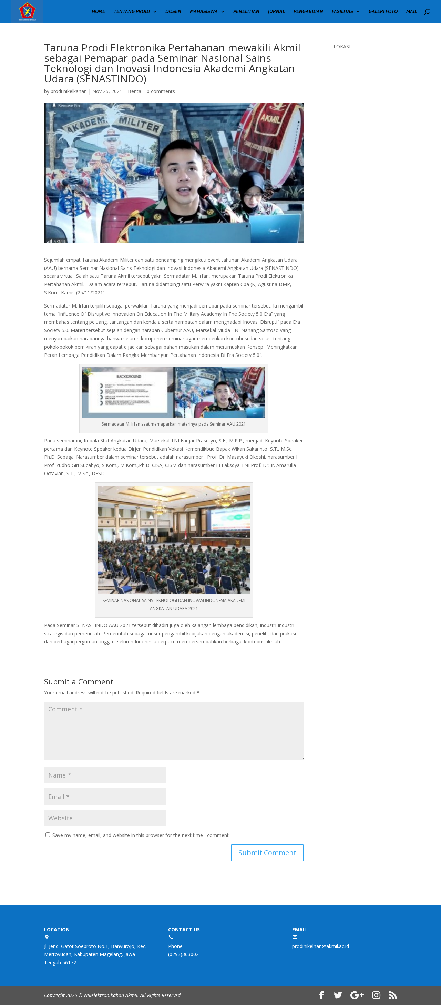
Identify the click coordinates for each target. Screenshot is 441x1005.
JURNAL (276, 11)
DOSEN (173, 11)
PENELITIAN (246, 11)
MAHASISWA (204, 11)
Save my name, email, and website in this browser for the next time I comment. (141, 835)
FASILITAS (342, 11)
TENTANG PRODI (132, 11)
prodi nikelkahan (69, 91)
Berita (134, 91)
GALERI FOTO (383, 11)
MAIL (411, 11)
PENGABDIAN (308, 11)
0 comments (161, 91)
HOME (98, 11)
